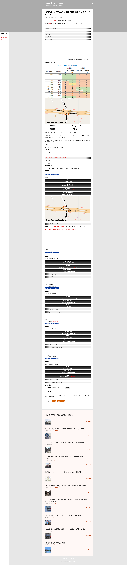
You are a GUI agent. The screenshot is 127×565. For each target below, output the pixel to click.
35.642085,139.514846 (59, 226)
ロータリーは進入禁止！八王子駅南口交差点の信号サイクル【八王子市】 (64, 429)
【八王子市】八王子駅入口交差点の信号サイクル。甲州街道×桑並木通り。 (65, 442)
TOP (46, 20)
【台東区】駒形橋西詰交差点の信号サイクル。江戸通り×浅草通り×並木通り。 (66, 529)
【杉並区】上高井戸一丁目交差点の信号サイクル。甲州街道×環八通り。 (64, 515)
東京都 (50, 20)
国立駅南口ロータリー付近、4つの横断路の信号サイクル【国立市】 (63, 472)
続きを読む (88, 421)
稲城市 (54, 20)
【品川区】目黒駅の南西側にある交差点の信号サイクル (60, 415)
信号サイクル (61, 401)
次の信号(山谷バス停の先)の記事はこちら (56, 157)
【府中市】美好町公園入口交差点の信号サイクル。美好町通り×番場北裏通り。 (66, 486)
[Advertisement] (56, 51)
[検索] (92, 4)
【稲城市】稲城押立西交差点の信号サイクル (57, 543)
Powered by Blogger (68, 558)
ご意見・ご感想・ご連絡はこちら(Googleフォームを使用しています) (60, 229)
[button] (90, 12)
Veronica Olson (72, 561)
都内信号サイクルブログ (55, 3)
